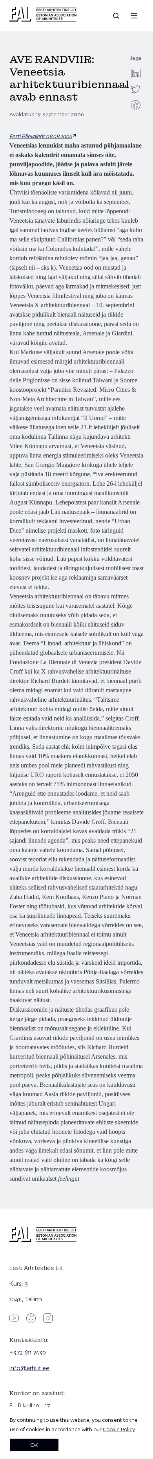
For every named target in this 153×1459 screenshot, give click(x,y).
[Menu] (134, 15)
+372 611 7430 (28, 1352)
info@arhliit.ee (29, 1368)
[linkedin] (136, 73)
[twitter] (136, 89)
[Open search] (117, 16)
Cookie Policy (119, 1429)
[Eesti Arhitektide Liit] (42, 19)
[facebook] (136, 105)
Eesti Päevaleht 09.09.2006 (40, 136)
